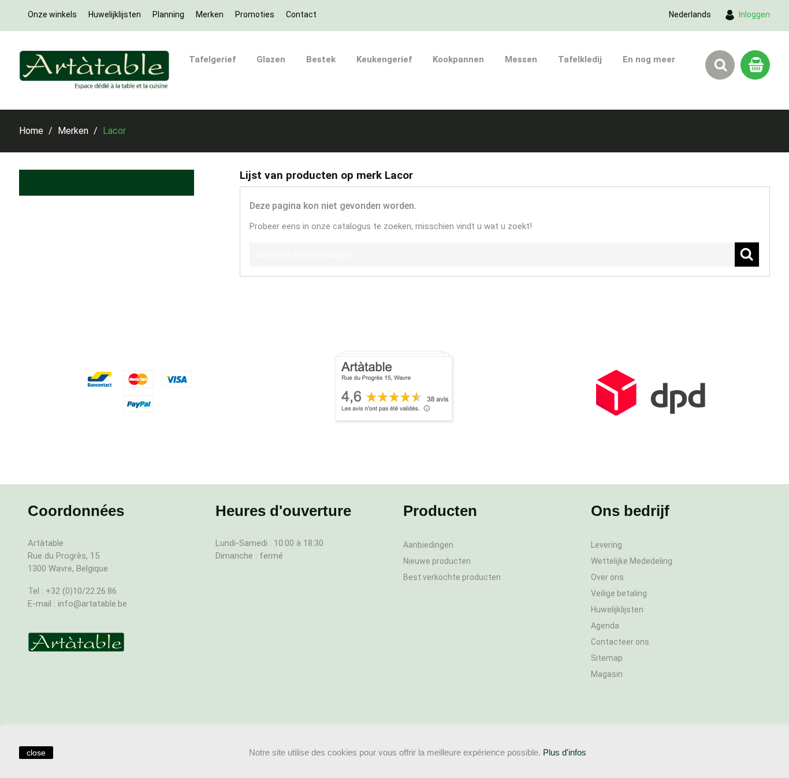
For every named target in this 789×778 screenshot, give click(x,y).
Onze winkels (52, 14)
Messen (521, 59)
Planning (168, 14)
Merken (210, 14)
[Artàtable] (76, 641)
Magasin (607, 674)
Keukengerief (384, 59)
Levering (606, 544)
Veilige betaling (619, 593)
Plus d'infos (564, 752)
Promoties (254, 14)
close (36, 752)
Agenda (605, 625)
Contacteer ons (620, 641)
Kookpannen (458, 59)
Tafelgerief (212, 59)
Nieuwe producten (437, 561)
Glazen (270, 59)
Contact (301, 14)
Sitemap (607, 658)
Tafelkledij (580, 59)
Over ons (607, 577)
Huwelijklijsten (114, 14)
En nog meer (649, 59)
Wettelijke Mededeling (631, 561)
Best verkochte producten (452, 577)
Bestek (321, 59)
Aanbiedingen (428, 544)
